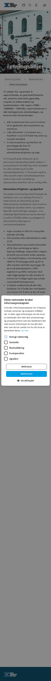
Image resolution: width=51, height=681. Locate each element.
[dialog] (25, 340)
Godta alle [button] (26, 374)
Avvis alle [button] (26, 366)
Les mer (25, 330)
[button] (25, 380)
